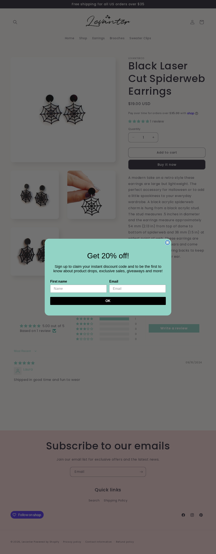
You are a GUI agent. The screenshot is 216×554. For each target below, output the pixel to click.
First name (58, 281)
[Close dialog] (167, 242)
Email (113, 281)
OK (108, 301)
